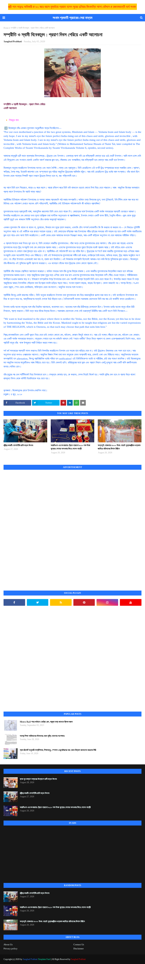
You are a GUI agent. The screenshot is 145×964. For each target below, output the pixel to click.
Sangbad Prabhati (13, 41)
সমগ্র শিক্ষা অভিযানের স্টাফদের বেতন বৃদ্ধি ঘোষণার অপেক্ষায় (42, 736)
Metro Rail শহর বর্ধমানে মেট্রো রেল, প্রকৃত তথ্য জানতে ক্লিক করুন (46, 721)
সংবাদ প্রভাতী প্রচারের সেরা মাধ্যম (72, 18)
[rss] (61, 602)
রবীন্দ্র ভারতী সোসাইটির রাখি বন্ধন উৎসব (18, 445)
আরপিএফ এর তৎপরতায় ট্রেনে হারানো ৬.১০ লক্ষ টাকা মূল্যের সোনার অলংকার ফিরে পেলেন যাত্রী (70, 447)
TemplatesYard (44, 959)
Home (6, 28)
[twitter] (37, 602)
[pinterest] (84, 602)
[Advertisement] (30, 526)
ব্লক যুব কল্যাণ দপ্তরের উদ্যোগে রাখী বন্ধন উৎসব (38, 779)
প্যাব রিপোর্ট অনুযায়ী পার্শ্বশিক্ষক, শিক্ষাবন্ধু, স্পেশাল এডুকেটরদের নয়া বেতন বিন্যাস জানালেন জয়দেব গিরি (58, 750)
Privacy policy (11, 948)
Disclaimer (78, 948)
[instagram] (107, 602)
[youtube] (130, 602)
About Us (8, 944)
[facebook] (14, 602)
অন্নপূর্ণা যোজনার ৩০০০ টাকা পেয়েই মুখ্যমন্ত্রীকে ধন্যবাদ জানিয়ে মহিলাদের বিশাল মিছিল (119, 447)
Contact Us (78, 944)
